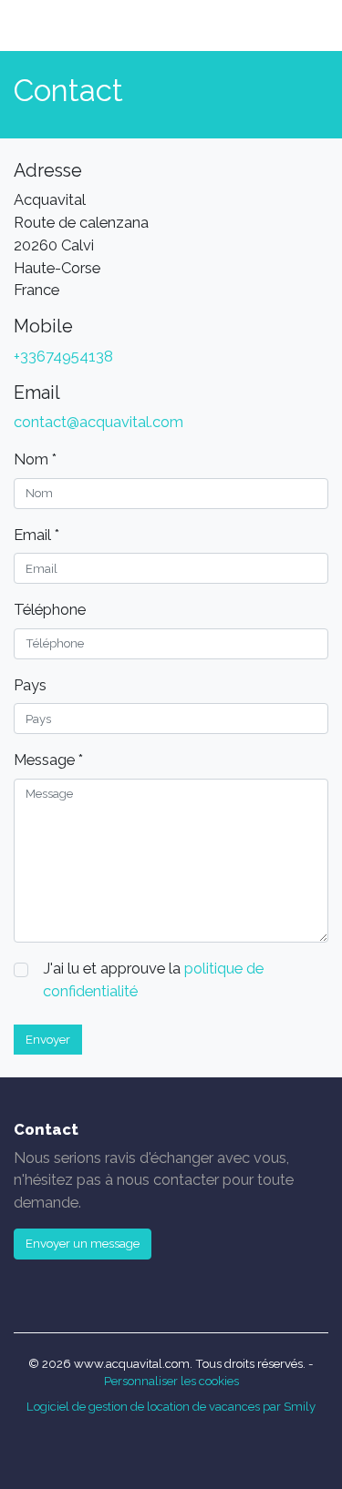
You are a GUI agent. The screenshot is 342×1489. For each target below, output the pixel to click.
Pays (30, 685)
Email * (36, 534)
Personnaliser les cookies (171, 1381)
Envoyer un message (83, 1243)
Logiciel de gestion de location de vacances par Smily (171, 1406)
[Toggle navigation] (299, 26)
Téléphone (50, 609)
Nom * (35, 459)
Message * (48, 759)
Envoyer (48, 1039)
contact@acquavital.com (98, 422)
